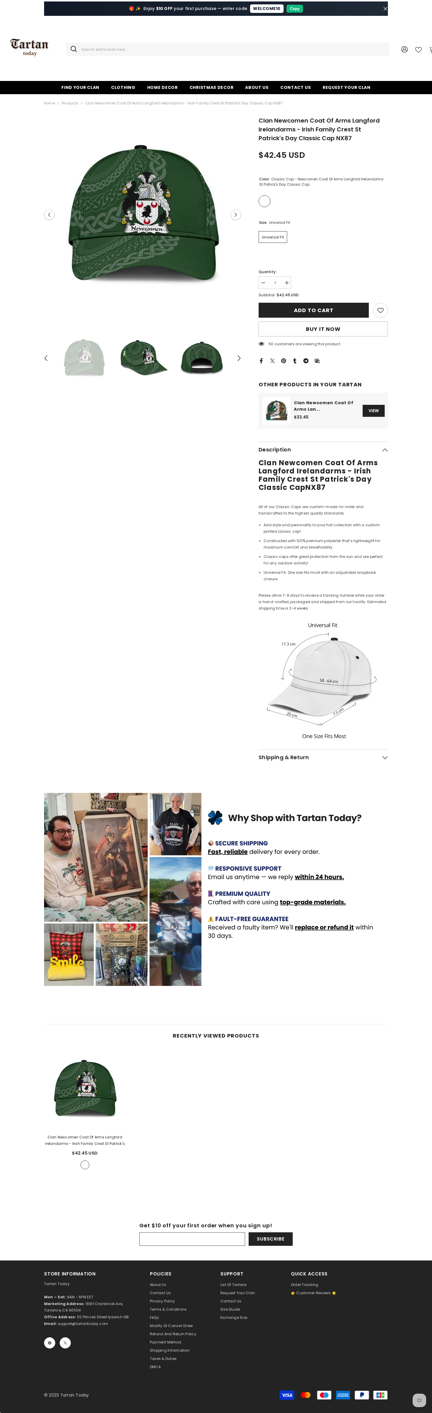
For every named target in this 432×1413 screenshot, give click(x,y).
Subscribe (270, 1239)
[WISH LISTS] (418, 49)
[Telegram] (306, 360)
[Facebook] (261, 360)
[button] (49, 214)
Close (385, 8)
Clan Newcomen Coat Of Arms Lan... (324, 406)
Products (70, 103)
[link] (380, 310)
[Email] (317, 360)
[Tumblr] (294, 360)
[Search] (227, 49)
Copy (294, 8)
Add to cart (315, 310)
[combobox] (233, 49)
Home (49, 103)
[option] (142, 214)
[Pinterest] (283, 360)
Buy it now (323, 329)
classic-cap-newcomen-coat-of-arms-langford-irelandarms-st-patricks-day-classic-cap (85, 1164)
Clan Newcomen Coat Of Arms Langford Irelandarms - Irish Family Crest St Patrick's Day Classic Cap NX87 (85, 1141)
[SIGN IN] (404, 49)
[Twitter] (272, 360)
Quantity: (268, 271)
